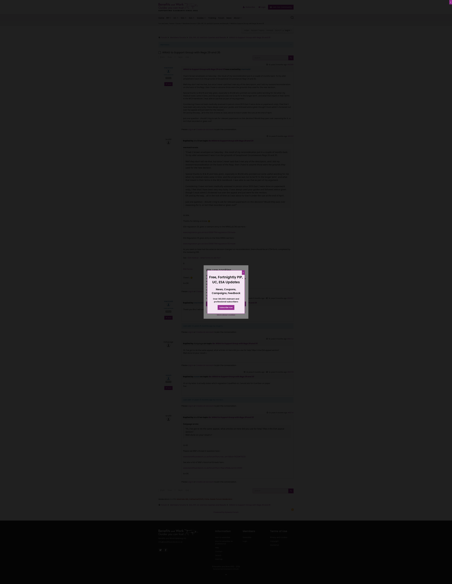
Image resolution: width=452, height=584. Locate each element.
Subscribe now (226, 307)
